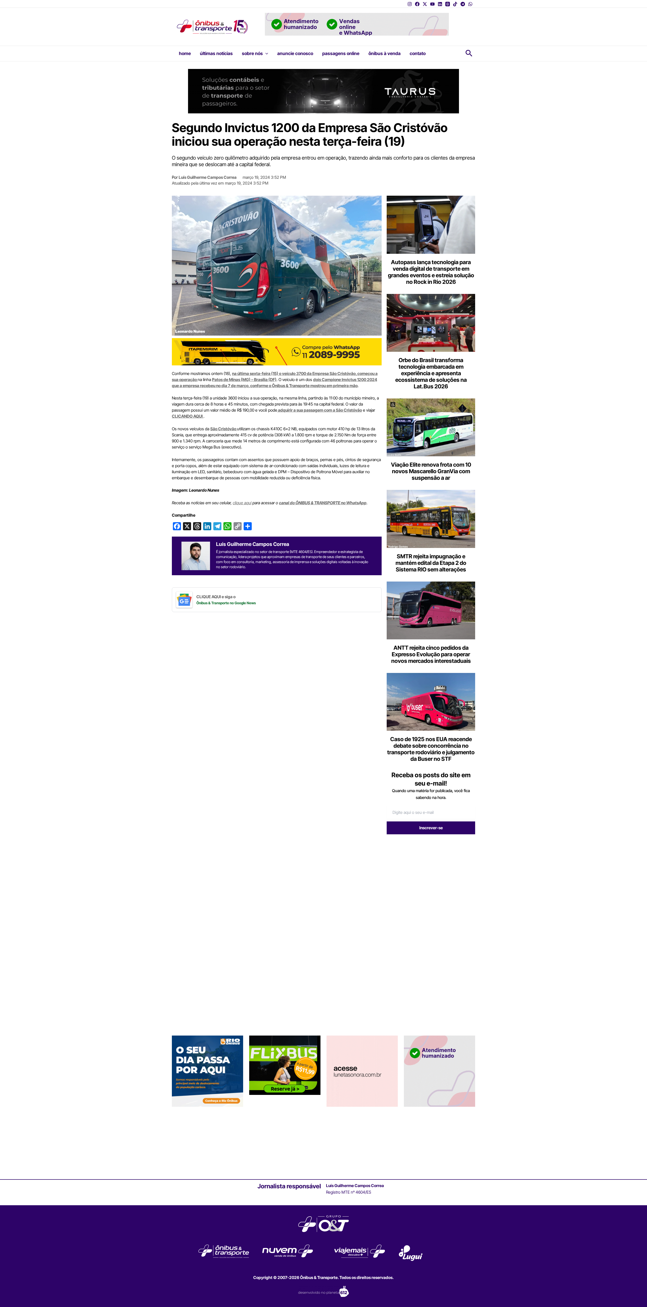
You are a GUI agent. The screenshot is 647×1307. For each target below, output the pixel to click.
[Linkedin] (440, 4)
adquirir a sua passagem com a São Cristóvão (319, 410)
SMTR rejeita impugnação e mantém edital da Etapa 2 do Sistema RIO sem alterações (431, 563)
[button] (265, 53)
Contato (418, 53)
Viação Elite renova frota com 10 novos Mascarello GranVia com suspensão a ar (431, 471)
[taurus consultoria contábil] (323, 90)
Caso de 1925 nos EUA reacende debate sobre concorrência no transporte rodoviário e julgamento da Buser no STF (431, 749)
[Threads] (447, 4)
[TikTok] (455, 4)
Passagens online (340, 53)
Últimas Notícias (216, 53)
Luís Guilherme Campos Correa (208, 177)
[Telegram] (462, 4)
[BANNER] (277, 351)
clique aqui (242, 502)
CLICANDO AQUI (187, 416)
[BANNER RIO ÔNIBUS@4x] (207, 1141)
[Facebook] (417, 4)
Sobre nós (252, 53)
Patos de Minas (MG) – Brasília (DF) (244, 379)
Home (185, 53)
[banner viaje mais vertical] (439, 1141)
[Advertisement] (429, 877)
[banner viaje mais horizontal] (357, 23)
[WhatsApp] (470, 4)
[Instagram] (409, 4)
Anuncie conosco (295, 53)
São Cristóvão (223, 428)
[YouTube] (432, 4)
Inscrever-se (431, 827)
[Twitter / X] (425, 4)
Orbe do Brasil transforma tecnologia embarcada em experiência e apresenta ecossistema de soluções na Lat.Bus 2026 (431, 373)
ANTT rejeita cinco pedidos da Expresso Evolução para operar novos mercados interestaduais (431, 654)
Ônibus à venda (384, 53)
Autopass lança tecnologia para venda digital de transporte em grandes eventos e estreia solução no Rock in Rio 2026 (431, 272)
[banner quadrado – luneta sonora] (362, 1141)
